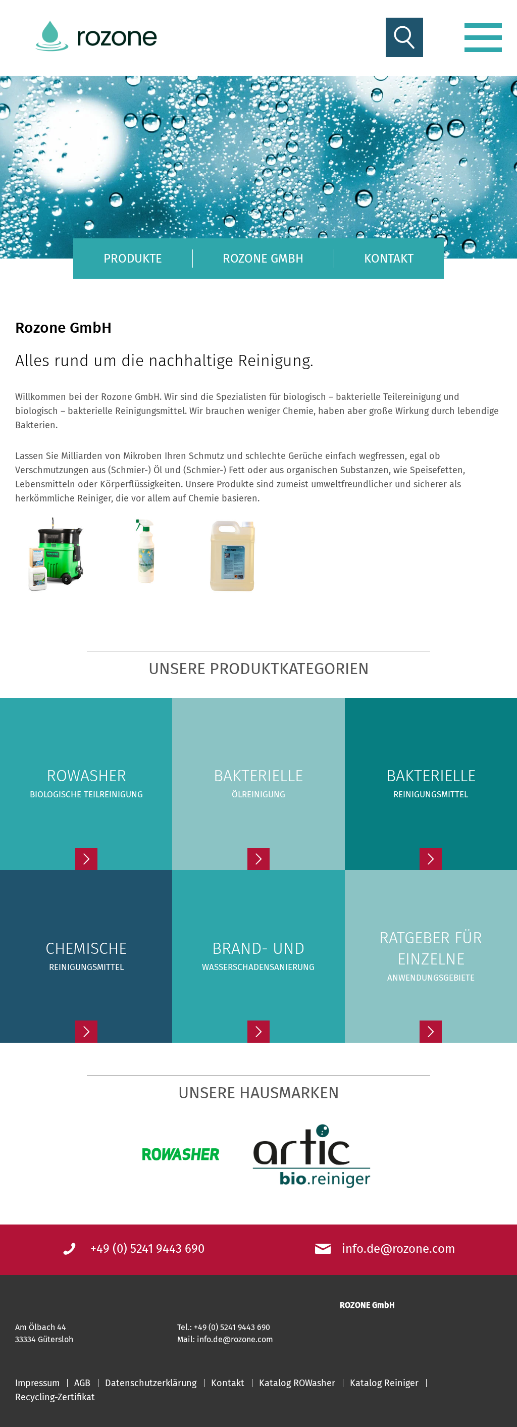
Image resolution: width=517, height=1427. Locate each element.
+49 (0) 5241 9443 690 (147, 1249)
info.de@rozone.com (398, 1249)
